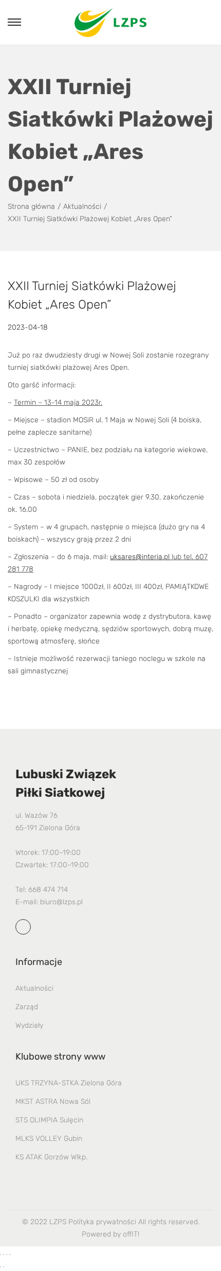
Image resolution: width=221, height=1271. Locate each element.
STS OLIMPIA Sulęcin (49, 1120)
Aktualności (82, 206)
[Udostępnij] (6, 1254)
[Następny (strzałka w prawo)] (3, 1266)
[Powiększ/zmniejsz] (0, 1254)
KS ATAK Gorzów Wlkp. (51, 1157)
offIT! (131, 1234)
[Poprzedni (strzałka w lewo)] (0, 1266)
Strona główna (31, 206)
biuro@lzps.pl (61, 902)
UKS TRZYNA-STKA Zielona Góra (68, 1083)
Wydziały (29, 1025)
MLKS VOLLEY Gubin (48, 1138)
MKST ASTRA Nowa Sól (52, 1101)
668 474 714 (48, 889)
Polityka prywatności (102, 1222)
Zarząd (26, 1007)
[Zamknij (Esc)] (9, 1254)
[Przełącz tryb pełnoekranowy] (3, 1254)
